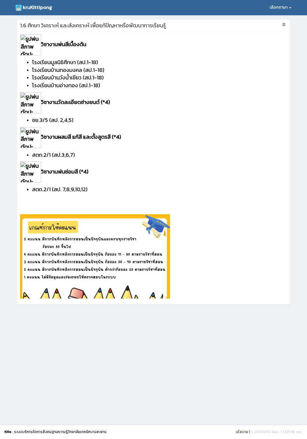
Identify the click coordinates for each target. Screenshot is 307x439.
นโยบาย (242, 432)
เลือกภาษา (279, 7)
